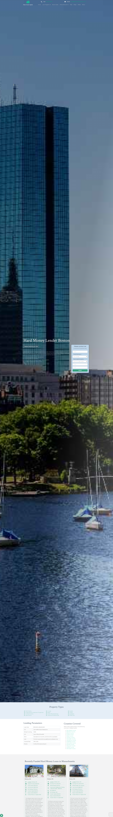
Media (79, 4)
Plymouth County (71, 745)
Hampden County (71, 738)
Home (39, 4)
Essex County (70, 736)
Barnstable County (71, 730)
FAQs (71, 4)
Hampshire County (71, 740)
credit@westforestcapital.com (78, 1)
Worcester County (71, 748)
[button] (1, 815)
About (83, 4)
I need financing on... (77, 354)
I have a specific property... (78, 359)
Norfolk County (70, 744)
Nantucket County (71, 743)
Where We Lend (63, 4)
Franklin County (71, 737)
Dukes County (70, 734)
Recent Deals (55, 4)
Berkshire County (71, 731)
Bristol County (70, 733)
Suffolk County (70, 747)
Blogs (75, 4)
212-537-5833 (49, 1)
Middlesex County (71, 741)
